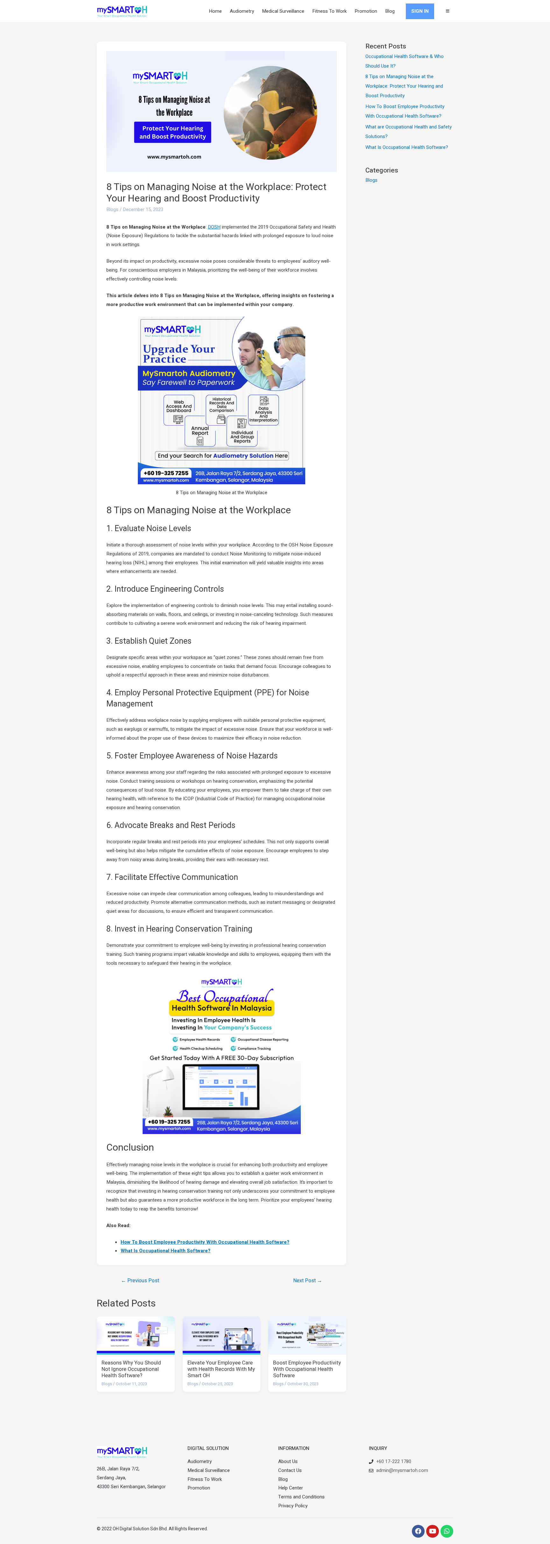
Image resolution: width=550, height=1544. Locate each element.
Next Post (307, 1280)
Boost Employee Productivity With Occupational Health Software (307, 1369)
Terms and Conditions (301, 1496)
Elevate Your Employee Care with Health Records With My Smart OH (221, 1369)
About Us (288, 1461)
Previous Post (140, 1280)
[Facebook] (418, 1531)
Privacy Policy (292, 1505)
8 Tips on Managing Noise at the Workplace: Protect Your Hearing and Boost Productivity (404, 86)
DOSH (214, 227)
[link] (447, 11)
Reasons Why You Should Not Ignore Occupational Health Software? (131, 1369)
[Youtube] (432, 1531)
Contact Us (290, 1470)
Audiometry (242, 11)
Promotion (366, 11)
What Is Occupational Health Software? (165, 1250)
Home (215, 11)
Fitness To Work (329, 11)
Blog (390, 11)
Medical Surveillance (283, 11)
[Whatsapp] (447, 1531)
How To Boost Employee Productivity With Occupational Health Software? (205, 1242)
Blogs (112, 209)
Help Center (290, 1487)
